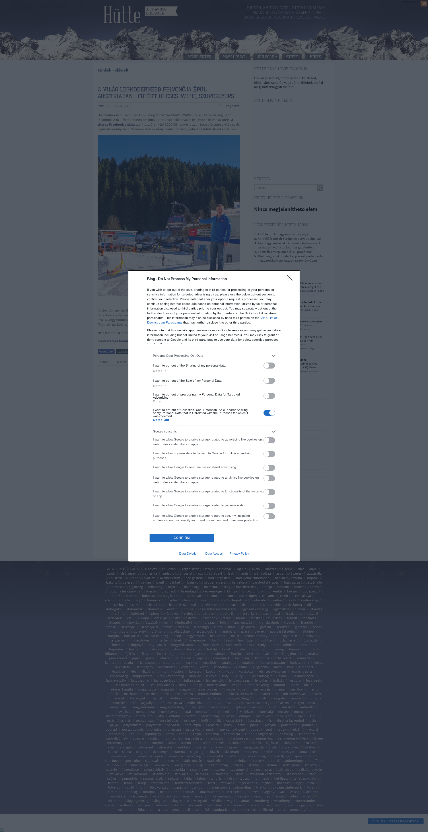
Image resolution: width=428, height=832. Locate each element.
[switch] (269, 366)
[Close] (291, 279)
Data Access (214, 553)
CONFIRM (182, 537)
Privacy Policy (239, 553)
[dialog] (214, 416)
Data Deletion (188, 553)
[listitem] (214, 355)
